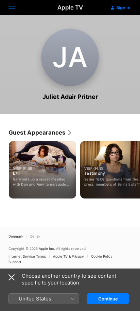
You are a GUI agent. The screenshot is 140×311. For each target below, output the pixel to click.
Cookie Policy (101, 256)
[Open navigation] (15, 7)
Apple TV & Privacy (68, 256)
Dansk (35, 236)
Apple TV (70, 7)
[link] (40, 132)
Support (14, 261)
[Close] (11, 277)
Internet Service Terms (27, 256)
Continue (108, 298)
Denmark (15, 236)
